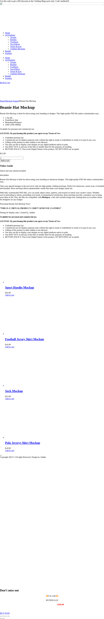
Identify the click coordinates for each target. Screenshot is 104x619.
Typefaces (14, 42)
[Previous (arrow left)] (1, 618)
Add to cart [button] (9, 295)
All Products (10, 35)
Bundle (8, 51)
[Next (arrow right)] (4, 618)
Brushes (13, 40)
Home (7, 33)
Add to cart (5, 161)
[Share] (6, 616)
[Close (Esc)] (9, 616)
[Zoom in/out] (1, 616)
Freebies (8, 53)
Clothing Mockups (17, 49)
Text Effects (15, 44)
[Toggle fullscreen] (4, 616)
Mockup (8, 101)
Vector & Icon (15, 46)
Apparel (16, 101)
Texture (13, 37)
